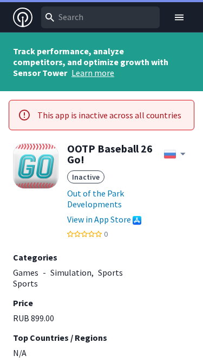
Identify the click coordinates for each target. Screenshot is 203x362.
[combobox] (100, 17)
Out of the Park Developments (95, 198)
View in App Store (99, 219)
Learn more (92, 72)
